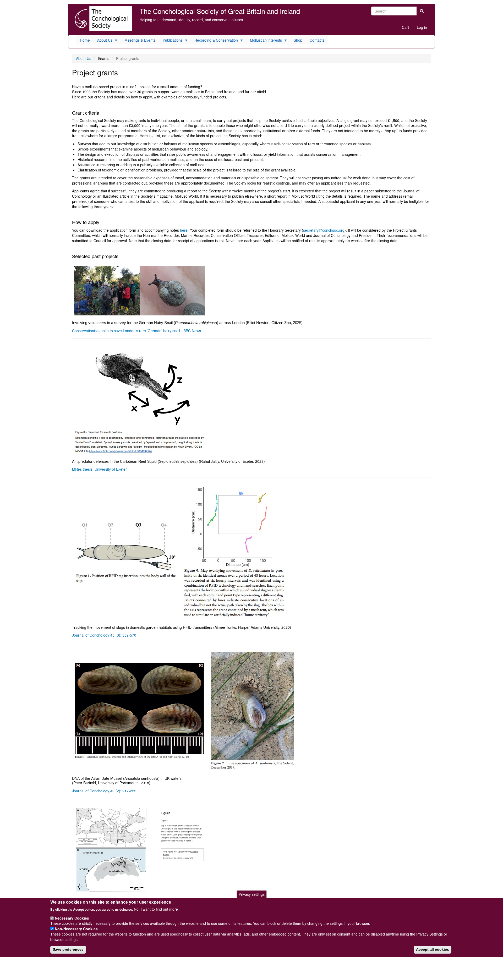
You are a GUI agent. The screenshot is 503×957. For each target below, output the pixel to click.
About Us (83, 58)
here (184, 230)
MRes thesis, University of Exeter (99, 469)
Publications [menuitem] (171, 40)
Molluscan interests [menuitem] (264, 40)
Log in (422, 27)
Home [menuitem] (85, 40)
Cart (405, 27)
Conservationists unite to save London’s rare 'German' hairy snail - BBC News (136, 330)
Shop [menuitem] (298, 40)
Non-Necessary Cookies (76, 928)
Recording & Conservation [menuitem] (214, 40)
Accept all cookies (432, 949)
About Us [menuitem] (103, 40)
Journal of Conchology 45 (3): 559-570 (104, 635)
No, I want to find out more (156, 908)
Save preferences (68, 949)
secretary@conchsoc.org (324, 230)
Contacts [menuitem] (317, 40)
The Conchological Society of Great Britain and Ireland (220, 11)
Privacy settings (252, 894)
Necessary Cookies (72, 918)
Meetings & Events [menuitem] (139, 40)
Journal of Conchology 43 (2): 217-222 (104, 790)
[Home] (102, 18)
